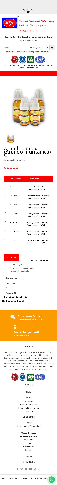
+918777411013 (38, 319)
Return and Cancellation (28, 408)
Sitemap (28, 422)
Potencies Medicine (28, 436)
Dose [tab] (8, 288)
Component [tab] (11, 278)
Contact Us (28, 411)
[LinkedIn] (39, 469)
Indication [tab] (10, 283)
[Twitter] (21, 469)
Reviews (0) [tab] (11, 293)
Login (32, 9)
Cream (28, 443)
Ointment (29, 450)
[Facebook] (17, 469)
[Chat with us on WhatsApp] (52, 479)
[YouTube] (35, 469)
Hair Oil (28, 456)
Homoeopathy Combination (29, 426)
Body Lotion (28, 446)
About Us (28, 397)
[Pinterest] (30, 469)
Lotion (28, 453)
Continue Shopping (39, 260)
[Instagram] (26, 469)
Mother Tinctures (28, 433)
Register (25, 9)
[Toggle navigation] (28, 3)
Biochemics (29, 439)
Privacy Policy (28, 401)
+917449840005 (30, 40)
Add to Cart (12, 257)
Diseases (28, 429)
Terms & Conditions (28, 404)
